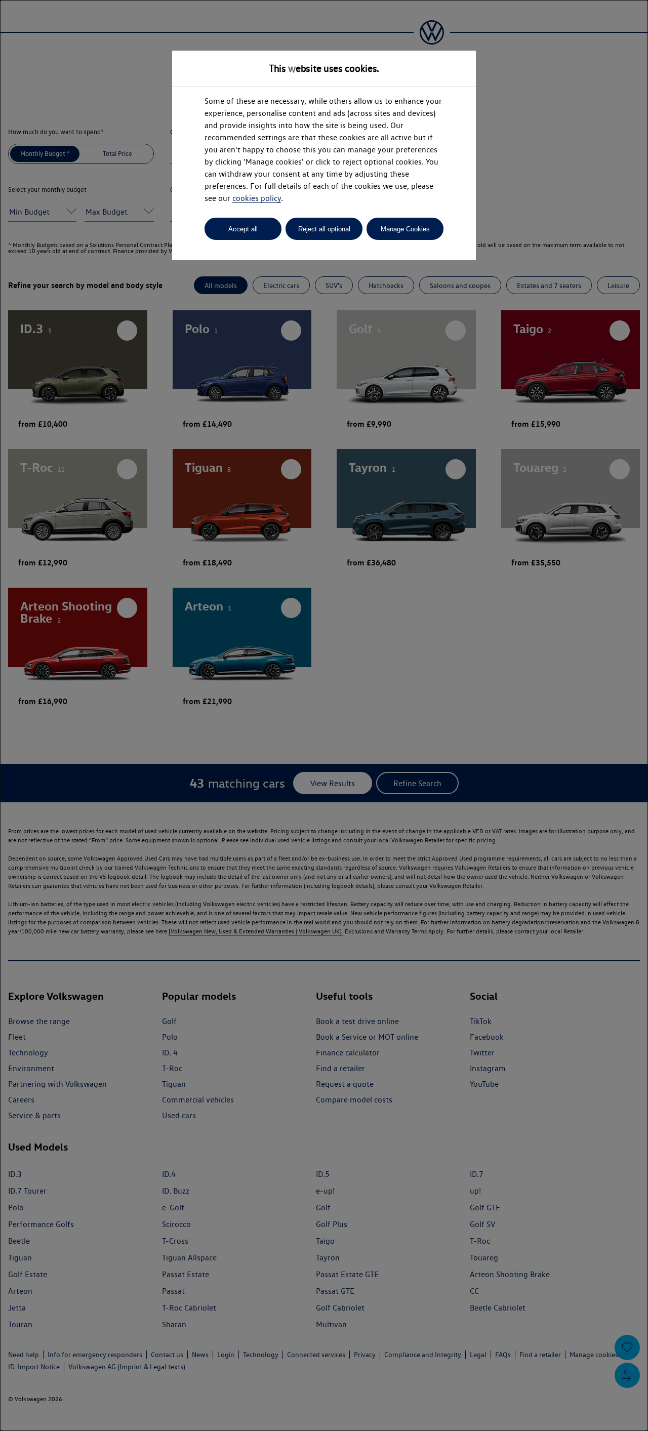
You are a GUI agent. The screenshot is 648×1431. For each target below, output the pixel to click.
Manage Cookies (405, 229)
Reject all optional (324, 229)
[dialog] (324, 715)
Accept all (243, 229)
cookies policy (256, 198)
